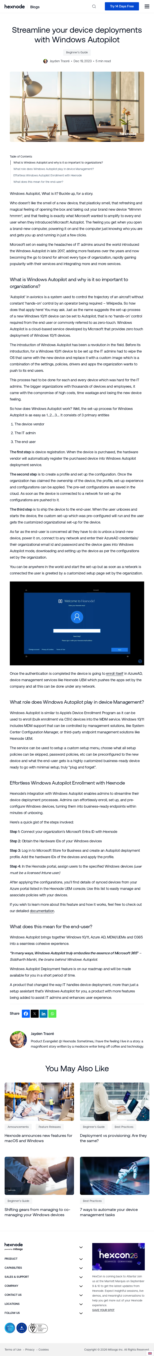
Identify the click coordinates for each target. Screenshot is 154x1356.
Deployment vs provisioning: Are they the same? (113, 1138)
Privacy (30, 1349)
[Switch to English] (150, 1353)
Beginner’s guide (77, 52)
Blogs (35, 7)
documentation (42, 911)
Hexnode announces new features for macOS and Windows (38, 1138)
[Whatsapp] (52, 1014)
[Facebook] (26, 1014)
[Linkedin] (44, 1014)
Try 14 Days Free (122, 6)
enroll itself (114, 673)
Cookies (43, 1349)
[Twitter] (35, 1014)
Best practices (124, 1126)
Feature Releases (50, 1126)
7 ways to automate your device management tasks (109, 1212)
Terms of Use (13, 1349)
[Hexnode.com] (15, 6)
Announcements (18, 1126)
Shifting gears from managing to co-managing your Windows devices (37, 1212)
